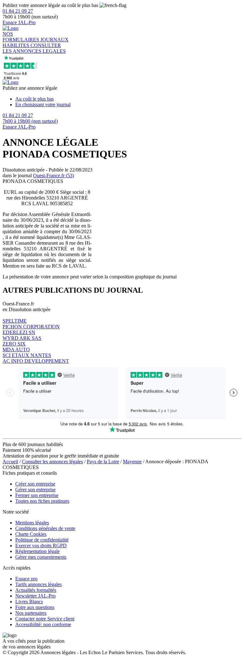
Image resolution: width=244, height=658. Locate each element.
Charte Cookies (30, 534)
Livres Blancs (29, 601)
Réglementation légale (37, 551)
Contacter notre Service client (44, 618)
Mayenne (132, 461)
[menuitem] (128, 99)
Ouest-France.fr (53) (53, 175)
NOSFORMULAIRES (21, 36)
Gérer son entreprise (35, 489)
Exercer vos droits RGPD (41, 545)
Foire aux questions (34, 607)
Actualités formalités (35, 590)
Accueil (10, 461)
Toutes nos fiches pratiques (42, 501)
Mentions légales (32, 522)
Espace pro (26, 578)
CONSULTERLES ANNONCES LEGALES (34, 48)
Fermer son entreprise (36, 495)
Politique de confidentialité (42, 539)
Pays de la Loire (103, 461)
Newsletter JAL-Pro (35, 595)
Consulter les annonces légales (52, 461)
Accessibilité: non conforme (43, 624)
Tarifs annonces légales (38, 584)
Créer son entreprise (35, 483)
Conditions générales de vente (45, 528)
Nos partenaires (30, 613)
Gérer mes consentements (40, 557)
